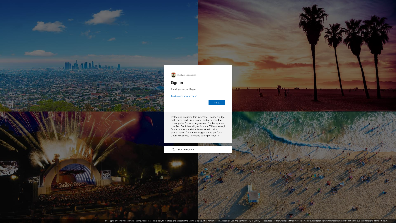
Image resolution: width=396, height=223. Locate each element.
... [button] (393, 220)
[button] (198, 149)
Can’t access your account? (184, 96)
